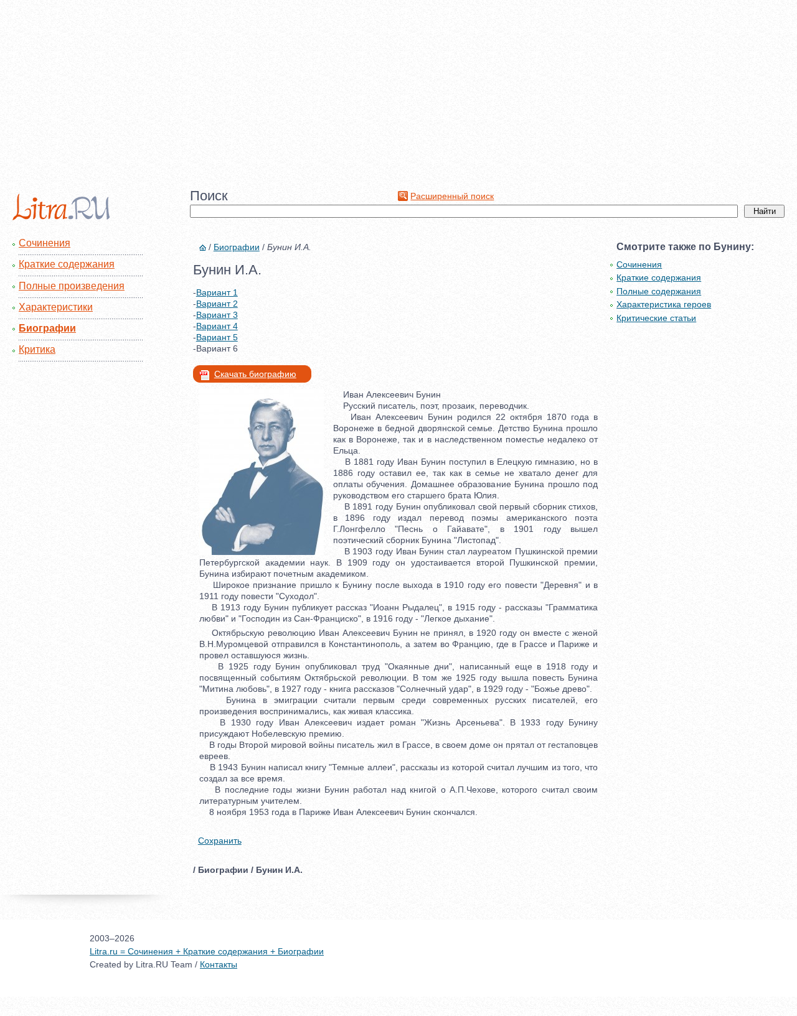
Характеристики (56, 307)
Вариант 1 (217, 292)
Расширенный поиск (452, 196)
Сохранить (220, 841)
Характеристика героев (663, 304)
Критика (37, 349)
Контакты (218, 964)
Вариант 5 (217, 337)
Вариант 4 (217, 326)
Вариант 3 (217, 315)
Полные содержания (658, 291)
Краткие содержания (67, 264)
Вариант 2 (217, 304)
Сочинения (44, 243)
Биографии (47, 328)
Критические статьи (656, 318)
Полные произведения (72, 286)
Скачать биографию (255, 374)
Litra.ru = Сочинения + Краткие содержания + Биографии (207, 951)
